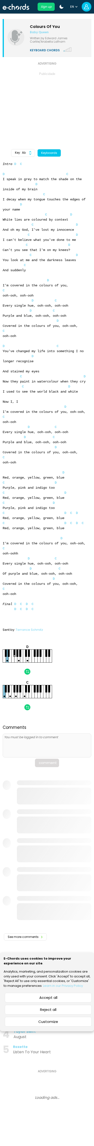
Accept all (48, 997)
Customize (48, 1021)
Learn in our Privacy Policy (63, 985)
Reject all (48, 1009)
